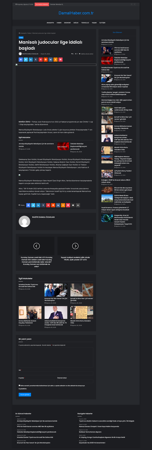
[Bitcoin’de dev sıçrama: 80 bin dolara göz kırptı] (107, 190)
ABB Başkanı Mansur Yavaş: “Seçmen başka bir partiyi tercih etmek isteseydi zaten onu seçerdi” (123, 161)
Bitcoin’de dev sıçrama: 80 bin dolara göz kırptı (123, 189)
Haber (59, 23)
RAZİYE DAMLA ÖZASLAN (30, 54)
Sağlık (76, 23)
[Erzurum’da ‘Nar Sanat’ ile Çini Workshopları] (56, 290)
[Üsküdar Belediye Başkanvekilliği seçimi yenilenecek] (63, 146)
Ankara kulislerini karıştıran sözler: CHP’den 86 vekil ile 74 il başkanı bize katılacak (56, 323)
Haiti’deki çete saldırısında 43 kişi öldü (123, 109)
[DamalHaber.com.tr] (76, 12)
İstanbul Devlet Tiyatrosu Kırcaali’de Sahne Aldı (28, 285)
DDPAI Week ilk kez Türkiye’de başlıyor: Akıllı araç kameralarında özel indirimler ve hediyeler (123, 198)
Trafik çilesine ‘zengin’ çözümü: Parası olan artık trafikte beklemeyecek (115, 93)
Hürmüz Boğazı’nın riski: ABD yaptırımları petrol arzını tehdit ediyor (116, 101)
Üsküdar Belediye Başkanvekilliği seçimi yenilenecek (67, 4)
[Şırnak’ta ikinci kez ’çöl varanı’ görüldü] (81, 290)
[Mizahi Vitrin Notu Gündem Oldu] (81, 312)
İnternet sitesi (62, 378)
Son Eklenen (117, 32)
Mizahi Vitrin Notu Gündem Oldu (80, 322)
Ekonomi (67, 23)
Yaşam (94, 23)
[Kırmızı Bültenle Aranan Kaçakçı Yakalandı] (30, 312)
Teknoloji (85, 23)
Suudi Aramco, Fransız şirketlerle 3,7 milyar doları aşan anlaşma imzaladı (115, 209)
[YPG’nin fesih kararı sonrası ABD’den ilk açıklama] (107, 51)
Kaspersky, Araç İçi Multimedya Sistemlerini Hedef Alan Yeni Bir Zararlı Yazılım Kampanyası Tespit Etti (123, 219)
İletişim (102, 23)
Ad (20, 370)
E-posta (22, 378)
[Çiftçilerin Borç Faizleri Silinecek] (107, 174)
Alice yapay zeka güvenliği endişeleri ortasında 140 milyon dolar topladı (115, 86)
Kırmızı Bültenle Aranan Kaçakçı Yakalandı (27, 322)
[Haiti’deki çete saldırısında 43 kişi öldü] (107, 110)
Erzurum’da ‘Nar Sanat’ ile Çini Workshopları (56, 299)
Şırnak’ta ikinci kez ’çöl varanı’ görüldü (81, 299)
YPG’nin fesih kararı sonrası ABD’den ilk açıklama (121, 50)
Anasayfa (50, 23)
